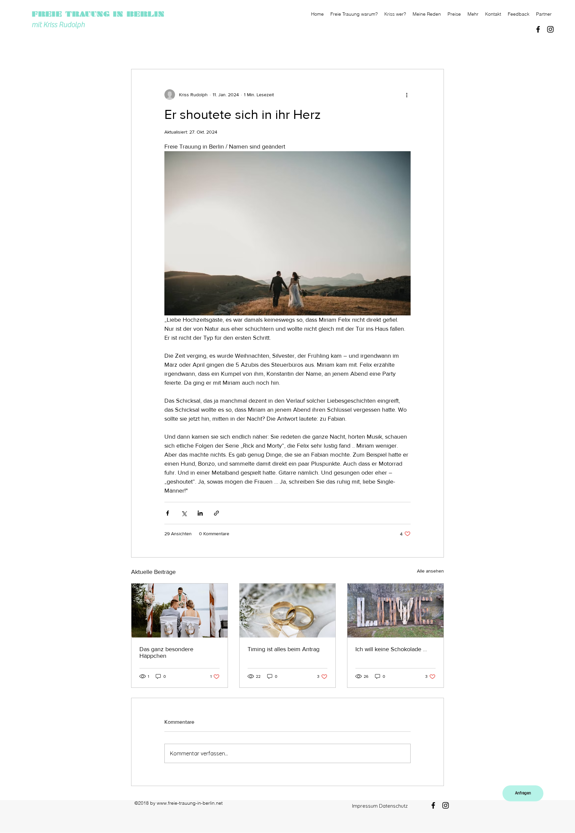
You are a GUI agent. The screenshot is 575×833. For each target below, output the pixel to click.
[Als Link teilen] (216, 513)
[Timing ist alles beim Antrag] (288, 610)
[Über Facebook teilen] (167, 513)
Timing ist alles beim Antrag (283, 649)
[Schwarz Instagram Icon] (550, 29)
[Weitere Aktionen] (407, 95)
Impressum (365, 806)
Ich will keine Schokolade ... (391, 649)
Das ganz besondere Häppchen (166, 652)
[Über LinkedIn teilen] (200, 513)
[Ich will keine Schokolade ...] (395, 610)
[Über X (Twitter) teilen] (184, 513)
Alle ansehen (430, 571)
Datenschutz (393, 806)
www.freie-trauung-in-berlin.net (190, 803)
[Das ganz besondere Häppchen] (179, 610)
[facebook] (538, 29)
